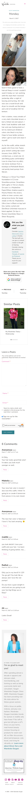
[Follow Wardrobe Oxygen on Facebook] (9, 780)
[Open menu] (24, 4)
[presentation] (14, 318)
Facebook (15, 252)
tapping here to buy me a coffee (17, 233)
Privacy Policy (9, 784)
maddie (5, 537)
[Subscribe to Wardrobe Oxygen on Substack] (19, 780)
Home (6, 782)
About (13, 782)
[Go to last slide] (6, 323)
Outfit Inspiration (14, 10)
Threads (14, 254)
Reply (5, 470)
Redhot (5, 565)
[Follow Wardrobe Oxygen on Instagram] (6, 780)
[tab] (12, 339)
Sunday (6, 291)
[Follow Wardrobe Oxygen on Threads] (12, 780)
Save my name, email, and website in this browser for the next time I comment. (14, 410)
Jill (3, 608)
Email (5, 403)
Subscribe (20, 784)
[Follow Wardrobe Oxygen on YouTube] (16, 780)
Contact (20, 782)
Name (5, 393)
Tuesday (23, 291)
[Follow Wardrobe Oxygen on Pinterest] (22, 780)
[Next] (22, 323)
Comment (6, 361)
